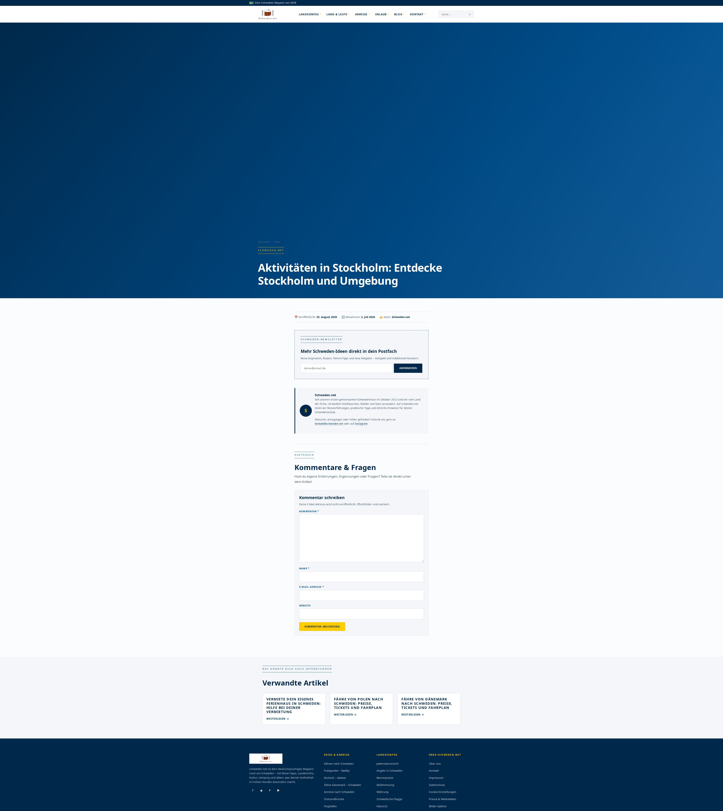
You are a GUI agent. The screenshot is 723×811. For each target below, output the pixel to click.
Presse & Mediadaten (442, 799)
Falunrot (382, 806)
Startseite (264, 242)
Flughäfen (330, 806)
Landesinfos (309, 14)
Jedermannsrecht (387, 763)
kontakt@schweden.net (329, 423)
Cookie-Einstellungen (442, 792)
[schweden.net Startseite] (267, 14)
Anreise (361, 14)
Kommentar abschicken (322, 626)
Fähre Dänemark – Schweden (342, 785)
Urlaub (381, 14)
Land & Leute (336, 14)
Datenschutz (437, 785)
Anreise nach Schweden (339, 792)
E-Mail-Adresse (311, 587)
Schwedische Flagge (389, 799)
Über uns (435, 763)
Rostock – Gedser (335, 778)
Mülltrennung (385, 785)
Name (304, 568)
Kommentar (309, 511)
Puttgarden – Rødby (336, 770)
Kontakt (417, 14)
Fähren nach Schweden (339, 763)
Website (305, 605)
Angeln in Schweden (390, 770)
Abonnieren (408, 368)
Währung (382, 792)
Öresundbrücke (334, 799)
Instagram (361, 423)
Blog (398, 14)
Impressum (436, 778)
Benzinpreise (385, 778)
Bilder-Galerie (437, 806)
